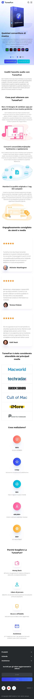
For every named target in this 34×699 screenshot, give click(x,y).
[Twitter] (4, 688)
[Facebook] (14, 688)
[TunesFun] (7, 2)
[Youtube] (9, 688)
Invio (17, 679)
